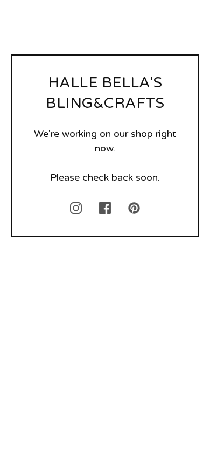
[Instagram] (75, 208)
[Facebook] (105, 208)
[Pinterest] (134, 208)
